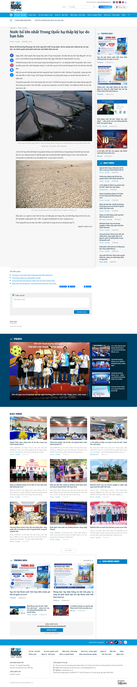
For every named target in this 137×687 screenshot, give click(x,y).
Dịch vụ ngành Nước (95, 15)
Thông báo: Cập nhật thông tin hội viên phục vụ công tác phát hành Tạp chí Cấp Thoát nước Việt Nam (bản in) (112, 89)
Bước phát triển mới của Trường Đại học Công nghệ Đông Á (112, 248)
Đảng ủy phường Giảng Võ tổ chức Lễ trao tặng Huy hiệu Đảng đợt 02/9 (111, 196)
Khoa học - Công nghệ (112, 15)
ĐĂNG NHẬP (52, 630)
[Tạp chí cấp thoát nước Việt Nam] (16, 6)
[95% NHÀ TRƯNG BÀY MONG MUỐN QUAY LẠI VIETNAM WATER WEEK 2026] (101, 350)
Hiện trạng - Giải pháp (77, 15)
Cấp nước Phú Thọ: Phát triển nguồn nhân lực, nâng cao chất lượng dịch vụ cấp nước (112, 257)
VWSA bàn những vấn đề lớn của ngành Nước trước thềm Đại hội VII (111, 177)
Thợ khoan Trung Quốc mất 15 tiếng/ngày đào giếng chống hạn (32, 275)
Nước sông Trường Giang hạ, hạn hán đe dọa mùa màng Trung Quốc (34, 283)
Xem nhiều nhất (110, 561)
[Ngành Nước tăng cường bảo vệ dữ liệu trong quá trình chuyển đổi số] (28, 428)
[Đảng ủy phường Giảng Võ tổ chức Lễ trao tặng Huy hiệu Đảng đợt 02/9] (28, 470)
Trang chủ (12, 28)
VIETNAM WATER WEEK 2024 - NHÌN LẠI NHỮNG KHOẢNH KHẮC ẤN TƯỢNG (118, 376)
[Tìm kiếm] (94, 7)
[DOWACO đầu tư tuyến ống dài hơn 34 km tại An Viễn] (108, 513)
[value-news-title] (30, 575)
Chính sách (32, 15)
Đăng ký (57, 633)
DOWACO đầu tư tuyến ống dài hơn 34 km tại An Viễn (108, 527)
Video (124, 15)
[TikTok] (120, 2)
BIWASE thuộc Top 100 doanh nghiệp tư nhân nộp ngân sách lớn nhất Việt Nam (111, 225)
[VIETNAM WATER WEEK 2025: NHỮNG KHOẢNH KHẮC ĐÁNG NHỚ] (101, 364)
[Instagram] (123, 2)
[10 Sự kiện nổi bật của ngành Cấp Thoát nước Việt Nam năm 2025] (112, 139)
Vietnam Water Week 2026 (23, 20)
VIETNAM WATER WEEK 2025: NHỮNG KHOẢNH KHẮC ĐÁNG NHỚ (118, 362)
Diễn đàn (99, 156)
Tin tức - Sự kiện (20, 15)
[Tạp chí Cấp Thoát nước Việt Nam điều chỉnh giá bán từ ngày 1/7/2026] (112, 45)
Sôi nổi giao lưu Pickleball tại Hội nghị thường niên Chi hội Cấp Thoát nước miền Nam (49, 395)
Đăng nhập (121, 7)
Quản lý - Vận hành (61, 15)
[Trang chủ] (12, 15)
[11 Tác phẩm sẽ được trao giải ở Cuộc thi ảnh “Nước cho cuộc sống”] (108, 428)
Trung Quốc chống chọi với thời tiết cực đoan (26, 278)
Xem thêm (68, 550)
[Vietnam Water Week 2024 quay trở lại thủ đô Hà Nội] (101, 391)
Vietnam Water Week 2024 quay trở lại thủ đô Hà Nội (118, 389)
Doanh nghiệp (103, 262)
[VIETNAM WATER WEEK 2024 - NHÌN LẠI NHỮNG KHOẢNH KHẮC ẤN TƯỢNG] (101, 377)
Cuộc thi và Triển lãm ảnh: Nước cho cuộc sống (49, 20)
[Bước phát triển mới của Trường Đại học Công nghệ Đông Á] (68, 513)
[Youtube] (117, 2)
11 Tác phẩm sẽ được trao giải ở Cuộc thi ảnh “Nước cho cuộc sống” (111, 186)
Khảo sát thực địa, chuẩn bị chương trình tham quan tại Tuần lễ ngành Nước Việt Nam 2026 (111, 206)
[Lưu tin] (12, 70)
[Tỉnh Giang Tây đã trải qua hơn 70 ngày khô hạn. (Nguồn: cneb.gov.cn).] (54, 184)
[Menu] (128, 15)
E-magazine (107, 7)
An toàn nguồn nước (45, 15)
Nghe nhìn (120, 654)
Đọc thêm (109, 163)
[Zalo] (126, 2)
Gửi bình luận (81, 312)
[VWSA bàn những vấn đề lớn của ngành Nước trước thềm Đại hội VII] (68, 428)
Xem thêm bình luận (16, 326)
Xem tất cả (87, 560)
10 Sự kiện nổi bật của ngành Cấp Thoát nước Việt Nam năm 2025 (112, 152)
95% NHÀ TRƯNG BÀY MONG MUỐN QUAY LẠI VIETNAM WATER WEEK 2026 (118, 349)
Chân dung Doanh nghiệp (88, 654)
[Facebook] (114, 2)
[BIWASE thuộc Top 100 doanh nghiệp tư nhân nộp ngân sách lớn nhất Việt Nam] (108, 470)
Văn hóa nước (103, 189)
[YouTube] (111, 642)
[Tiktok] (116, 642)
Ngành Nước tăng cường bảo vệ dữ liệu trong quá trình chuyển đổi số (111, 169)
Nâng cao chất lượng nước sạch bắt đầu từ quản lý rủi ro (111, 216)
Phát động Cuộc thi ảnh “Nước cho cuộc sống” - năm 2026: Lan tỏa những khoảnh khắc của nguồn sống (112, 121)
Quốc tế (103, 651)
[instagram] (120, 642)
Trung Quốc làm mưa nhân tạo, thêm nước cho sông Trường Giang (33, 280)
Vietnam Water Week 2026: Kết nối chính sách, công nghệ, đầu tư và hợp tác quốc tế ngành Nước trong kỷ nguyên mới (111, 237)
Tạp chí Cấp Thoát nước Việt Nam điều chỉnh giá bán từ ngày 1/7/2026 (112, 58)
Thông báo (107, 34)
